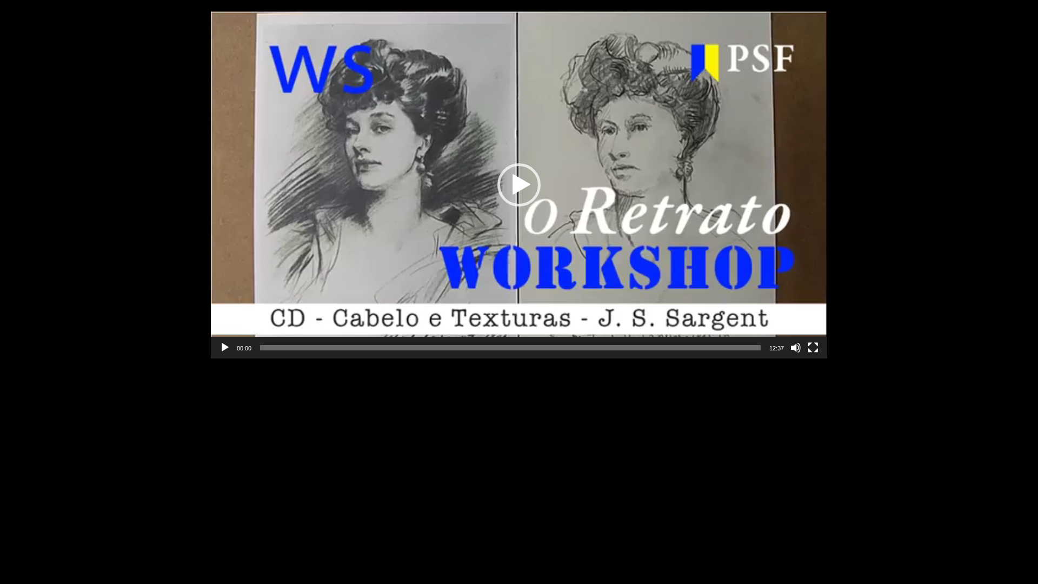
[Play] (224, 347)
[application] (519, 185)
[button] (519, 185)
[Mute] (795, 347)
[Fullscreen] (813, 347)
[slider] (510, 347)
